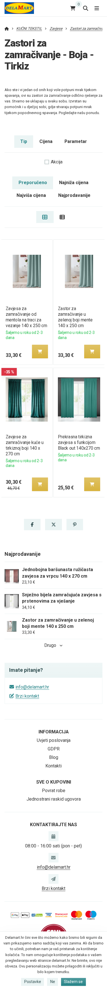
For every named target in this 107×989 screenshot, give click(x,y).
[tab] (45, 217)
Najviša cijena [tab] (31, 195)
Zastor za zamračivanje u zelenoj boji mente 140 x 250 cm (75, 317)
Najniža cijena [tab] (73, 182)
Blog (53, 757)
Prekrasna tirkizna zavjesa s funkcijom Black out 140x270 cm (79, 442)
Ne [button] (52, 981)
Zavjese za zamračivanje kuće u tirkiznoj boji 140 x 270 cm (24, 445)
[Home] (19, 8)
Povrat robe (53, 790)
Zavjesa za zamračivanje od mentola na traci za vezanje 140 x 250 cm (26, 317)
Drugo (50, 645)
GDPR (54, 749)
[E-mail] (53, 857)
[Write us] (53, 879)
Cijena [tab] (46, 141)
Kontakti (53, 766)
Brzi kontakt (27, 696)
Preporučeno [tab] (33, 182)
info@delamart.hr (32, 687)
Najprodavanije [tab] (74, 195)
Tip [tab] (23, 141)
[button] (40, 351)
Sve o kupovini (53, 782)
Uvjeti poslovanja (53, 740)
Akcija (56, 162)
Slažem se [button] (73, 981)
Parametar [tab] (75, 141)
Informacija (54, 732)
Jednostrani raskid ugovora (54, 799)
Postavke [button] (32, 981)
